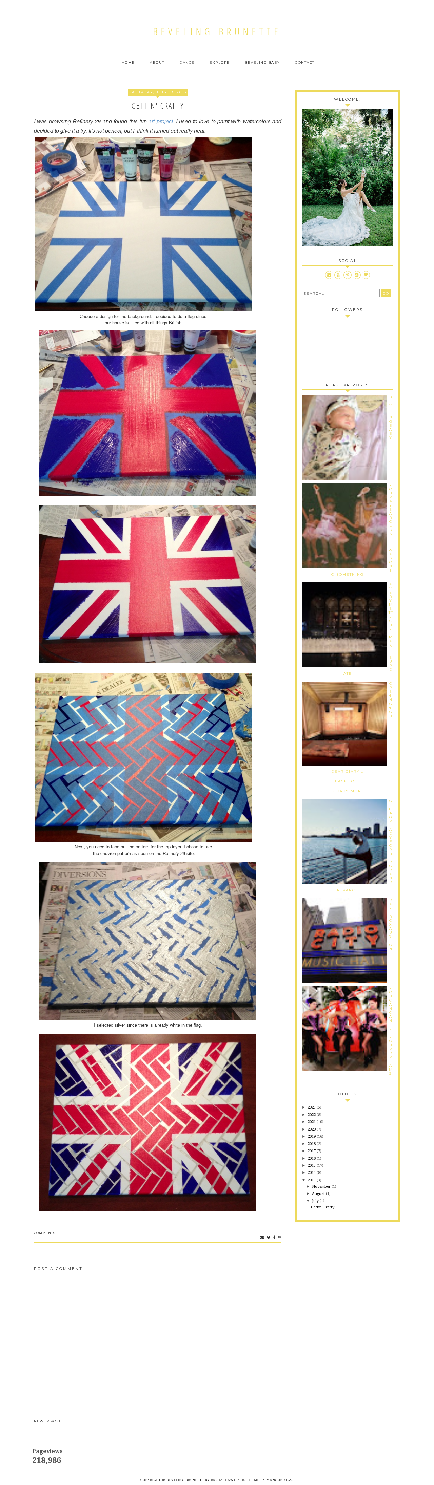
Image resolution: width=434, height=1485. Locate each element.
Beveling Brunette (217, 31)
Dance (187, 62)
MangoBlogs (279, 1480)
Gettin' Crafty (322, 1207)
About (157, 62)
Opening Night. (390, 701)
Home (128, 62)
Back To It (347, 781)
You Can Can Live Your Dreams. (391, 1031)
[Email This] (261, 1238)
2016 (312, 1158)
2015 (312, 1165)
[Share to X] (268, 1238)
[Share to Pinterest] (279, 1238)
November (322, 1186)
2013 (312, 1180)
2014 (312, 1172)
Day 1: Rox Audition (390, 924)
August (319, 1193)
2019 (312, 1136)
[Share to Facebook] (274, 1238)
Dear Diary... (347, 771)
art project (161, 121)
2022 (312, 1115)
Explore (220, 62)
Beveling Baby (262, 62)
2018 (312, 1144)
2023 (312, 1107)
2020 (312, 1129)
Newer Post (47, 1421)
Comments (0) (47, 1233)
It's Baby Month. (348, 791)
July (316, 1201)
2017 (312, 1151)
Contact (305, 62)
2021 (312, 1122)
